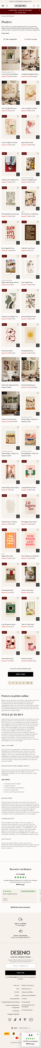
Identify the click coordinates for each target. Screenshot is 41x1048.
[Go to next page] (31, 683)
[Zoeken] (7, 5)
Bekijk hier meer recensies (20, 907)
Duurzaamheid (14, 998)
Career (17, 995)
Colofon (16, 992)
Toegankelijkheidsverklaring (10, 1002)
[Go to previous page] (9, 683)
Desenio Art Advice (28, 985)
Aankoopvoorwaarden (29, 995)
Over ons (16, 985)
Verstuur (20, 973)
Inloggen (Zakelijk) (13, 1014)
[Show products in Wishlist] (34, 5)
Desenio (4, 16)
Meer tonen (20, 674)
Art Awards (15, 1011)
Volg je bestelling (27, 992)
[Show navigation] (3, 5)
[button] (30, 1039)
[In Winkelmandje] (37, 68)
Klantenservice (26, 989)
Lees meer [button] (5, 33)
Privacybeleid (26, 1002)
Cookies (24, 998)
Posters (11, 16)
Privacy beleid (13, 977)
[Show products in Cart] (38, 5)
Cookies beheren (27, 1010)
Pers (18, 989)
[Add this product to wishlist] (18, 48)
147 (28, 683)
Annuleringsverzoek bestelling (28, 1005)
